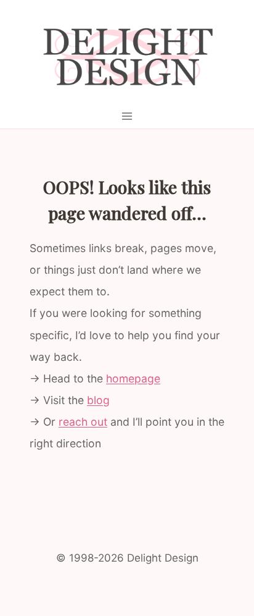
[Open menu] (127, 115)
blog (98, 400)
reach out (83, 421)
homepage (133, 378)
